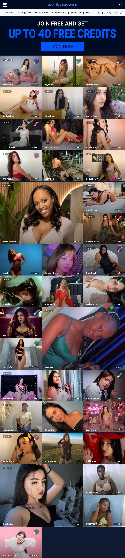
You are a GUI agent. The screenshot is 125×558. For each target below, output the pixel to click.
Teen (97, 12)
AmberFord (91, 116)
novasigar (48, 367)
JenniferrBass (51, 273)
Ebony (108, 12)
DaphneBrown (92, 147)
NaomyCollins (92, 242)
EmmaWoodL (92, 85)
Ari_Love (48, 85)
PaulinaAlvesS (51, 147)
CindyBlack (91, 273)
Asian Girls (76, 12)
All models (8, 12)
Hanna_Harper (50, 430)
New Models (41, 12)
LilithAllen (49, 179)
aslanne (47, 398)
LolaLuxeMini (92, 179)
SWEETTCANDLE (94, 524)
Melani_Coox (92, 304)
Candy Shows (59, 12)
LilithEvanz (91, 430)
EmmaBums (49, 116)
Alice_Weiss (50, 461)
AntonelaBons (92, 398)
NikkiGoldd (91, 461)
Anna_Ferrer (50, 304)
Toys (88, 12)
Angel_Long (91, 210)
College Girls (24, 12)
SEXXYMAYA (92, 493)
